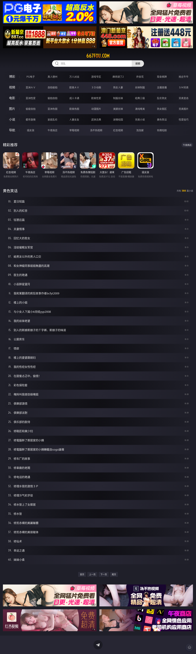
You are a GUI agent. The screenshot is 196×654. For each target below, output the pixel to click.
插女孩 (30, 130)
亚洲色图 (52, 109)
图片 (12, 109)
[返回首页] (189, 647)
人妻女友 (74, 119)
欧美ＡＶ (74, 87)
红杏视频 (118, 130)
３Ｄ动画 (96, 87)
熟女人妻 (118, 87)
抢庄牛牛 (183, 76)
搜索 (137, 63)
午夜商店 (52, 130)
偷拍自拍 (52, 98)
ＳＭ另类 (183, 87)
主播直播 (162, 87)
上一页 (92, 574)
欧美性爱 (96, 98)
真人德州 (52, 76)
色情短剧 (162, 130)
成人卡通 (74, 98)
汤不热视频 (96, 130)
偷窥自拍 (31, 109)
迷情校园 (118, 119)
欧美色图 (74, 109)
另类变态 (183, 98)
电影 (12, 98)
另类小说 (140, 119)
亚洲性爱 (31, 98)
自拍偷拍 (52, 87)
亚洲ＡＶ (31, 87)
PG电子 (30, 76)
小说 (12, 119)
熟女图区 (162, 109)
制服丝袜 (118, 98)
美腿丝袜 (118, 109)
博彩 (12, 77)
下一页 (103, 574)
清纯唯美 (140, 109)
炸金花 (140, 76)
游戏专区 (96, 76)
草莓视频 (74, 130)
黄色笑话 (162, 119)
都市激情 (31, 119)
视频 (12, 87)
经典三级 (140, 98)
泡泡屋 (140, 130)
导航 (12, 130)
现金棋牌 (162, 76)
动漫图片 (96, 109)
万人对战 (74, 76)
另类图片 (183, 109)
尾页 (114, 574)
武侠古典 (96, 119)
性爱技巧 (183, 119)
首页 (82, 574)
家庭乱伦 (52, 119)
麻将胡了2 (118, 76)
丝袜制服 (140, 87)
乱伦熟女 (162, 98)
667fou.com (98, 56)
